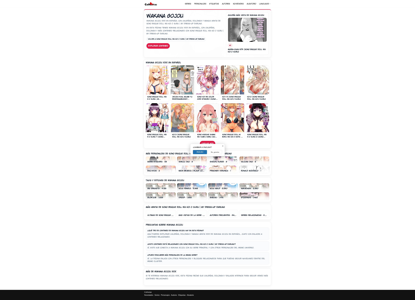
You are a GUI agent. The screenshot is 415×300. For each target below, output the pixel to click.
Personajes (200, 4)
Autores (226, 4)
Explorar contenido (158, 46)
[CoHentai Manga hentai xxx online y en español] (150, 4)
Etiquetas (214, 4)
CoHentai (148, 292)
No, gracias (215, 152)
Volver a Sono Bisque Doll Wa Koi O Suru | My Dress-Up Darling (176, 39)
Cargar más (208, 144)
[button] (269, 3)
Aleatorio (251, 4)
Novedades (238, 4)
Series (188, 4)
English (200, 152)
